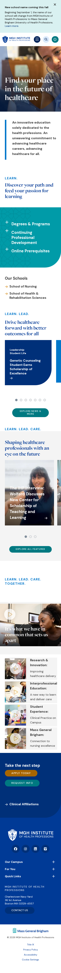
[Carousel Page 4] (30, 400)
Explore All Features (30, 549)
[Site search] (46, 39)
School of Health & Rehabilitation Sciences (27, 295)
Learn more (11, 26)
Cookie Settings (30, 959)
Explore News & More (30, 412)
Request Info (22, 783)
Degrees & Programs (30, 223)
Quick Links (13, 876)
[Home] (30, 835)
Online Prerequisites (30, 250)
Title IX (30, 944)
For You (10, 869)
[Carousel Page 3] (26, 400)
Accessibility (30, 954)
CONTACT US (19, 910)
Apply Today (21, 773)
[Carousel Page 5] (35, 400)
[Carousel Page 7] (44, 400)
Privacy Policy (30, 949)
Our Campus (14, 862)
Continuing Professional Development (24, 237)
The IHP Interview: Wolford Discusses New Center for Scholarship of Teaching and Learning (27, 503)
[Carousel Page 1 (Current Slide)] (16, 400)
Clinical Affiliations (24, 804)
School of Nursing (23, 286)
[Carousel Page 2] (21, 400)
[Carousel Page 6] (40, 400)
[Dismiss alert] (55, 4)
